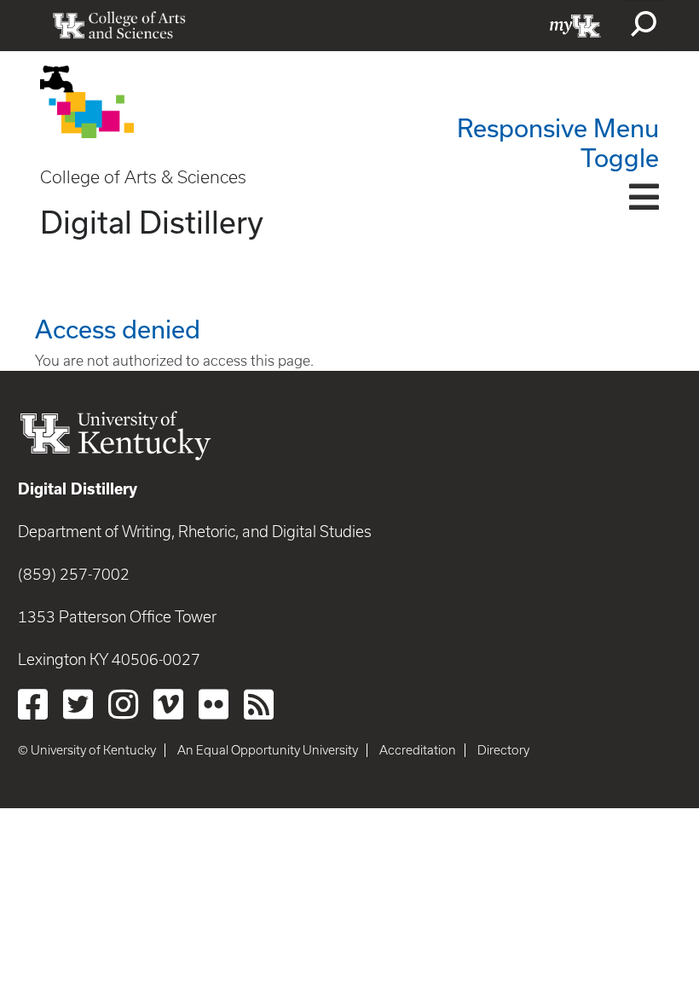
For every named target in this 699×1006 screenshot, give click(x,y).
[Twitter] (78, 704)
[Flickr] (213, 704)
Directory (503, 750)
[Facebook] (33, 704)
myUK (575, 25)
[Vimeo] (168, 704)
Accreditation (417, 750)
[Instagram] (123, 704)
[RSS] (259, 704)
